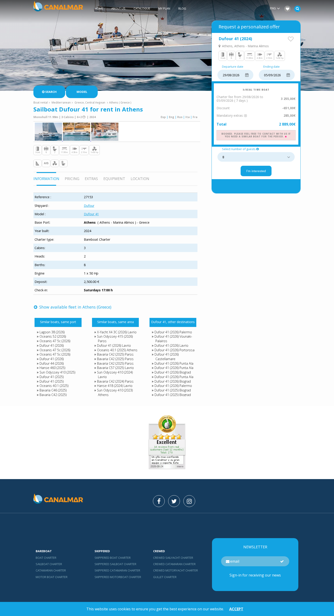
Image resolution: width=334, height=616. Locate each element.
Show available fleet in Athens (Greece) (74, 307)
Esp (163, 117)
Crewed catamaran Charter (174, 564)
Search (51, 92)
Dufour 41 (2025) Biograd (173, 390)
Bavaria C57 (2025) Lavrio (115, 368)
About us (118, 8)
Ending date (271, 67)
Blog (182, 8)
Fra (195, 117)
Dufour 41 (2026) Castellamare (167, 356)
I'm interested (256, 171)
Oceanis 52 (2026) (53, 336)
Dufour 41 (91, 214)
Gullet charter (165, 577)
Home (99, 8)
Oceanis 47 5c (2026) (55, 341)
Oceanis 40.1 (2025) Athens (117, 350)
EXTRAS (91, 178)
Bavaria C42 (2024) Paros (115, 381)
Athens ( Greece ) (120, 102)
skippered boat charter (113, 558)
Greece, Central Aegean (90, 102)
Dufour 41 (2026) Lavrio (114, 345)
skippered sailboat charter (115, 564)
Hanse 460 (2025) (52, 368)
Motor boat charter (51, 577)
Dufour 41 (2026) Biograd (173, 372)
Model (82, 92)
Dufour (89, 205)
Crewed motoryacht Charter (175, 570)
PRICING (72, 178)
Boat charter (46, 558)
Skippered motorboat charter (118, 577)
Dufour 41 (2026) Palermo (173, 332)
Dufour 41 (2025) (52, 377)
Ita (187, 117)
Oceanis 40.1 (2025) (54, 385)
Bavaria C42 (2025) (53, 395)
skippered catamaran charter (117, 570)
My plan (164, 8)
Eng (171, 117)
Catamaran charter (51, 570)
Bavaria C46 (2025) (53, 390)
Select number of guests (239, 149)
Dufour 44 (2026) (52, 363)
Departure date (232, 67)
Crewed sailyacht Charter (173, 558)
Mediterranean (61, 102)
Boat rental (40, 102)
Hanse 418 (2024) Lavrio (114, 385)
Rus (179, 117)
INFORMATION (46, 178)
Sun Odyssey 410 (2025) (57, 372)
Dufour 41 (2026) (52, 345)
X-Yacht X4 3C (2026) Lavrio (117, 332)
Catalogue (142, 8)
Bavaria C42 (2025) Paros (115, 354)
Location (140, 178)
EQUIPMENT (114, 178)
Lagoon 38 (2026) (52, 332)
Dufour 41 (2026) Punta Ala (174, 363)
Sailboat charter (49, 564)
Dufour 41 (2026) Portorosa (174, 350)
